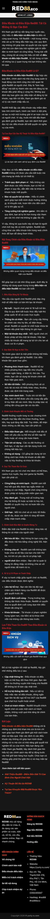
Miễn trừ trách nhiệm (12, 877)
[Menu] (3, 8)
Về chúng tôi (8, 859)
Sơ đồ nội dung (9, 883)
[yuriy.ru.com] (25, 8)
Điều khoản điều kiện (12, 871)
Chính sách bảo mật (12, 865)
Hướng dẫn (32, 842)
